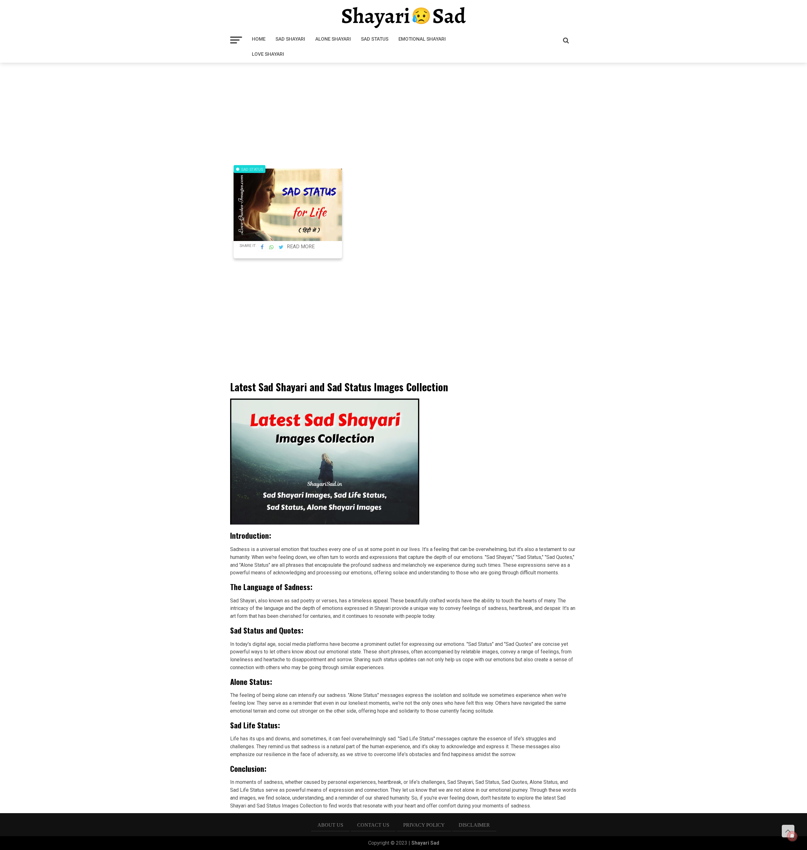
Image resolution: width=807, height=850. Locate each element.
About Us (330, 825)
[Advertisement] (403, 111)
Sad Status (374, 39)
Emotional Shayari (422, 39)
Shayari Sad (425, 843)
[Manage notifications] (792, 836)
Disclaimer (474, 825)
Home (258, 39)
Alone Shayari (333, 39)
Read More (301, 247)
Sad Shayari (290, 39)
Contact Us (373, 825)
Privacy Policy (424, 825)
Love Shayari (268, 54)
